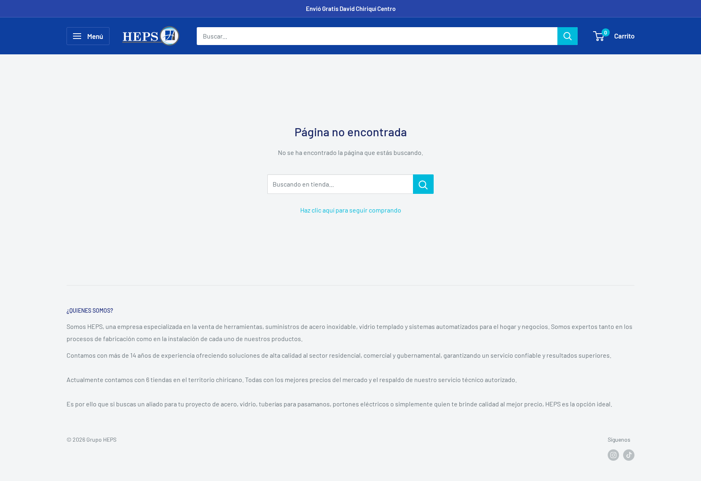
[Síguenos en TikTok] (628, 455)
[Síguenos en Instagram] (613, 455)
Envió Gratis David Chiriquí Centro (351, 8)
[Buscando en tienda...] (423, 184)
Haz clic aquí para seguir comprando (350, 210)
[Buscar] (567, 36)
